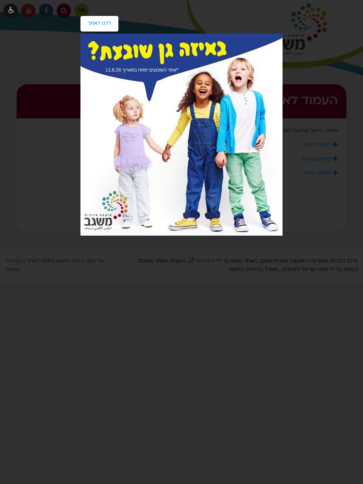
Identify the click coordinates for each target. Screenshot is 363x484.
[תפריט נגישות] (11, 11)
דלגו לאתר (95, 21)
